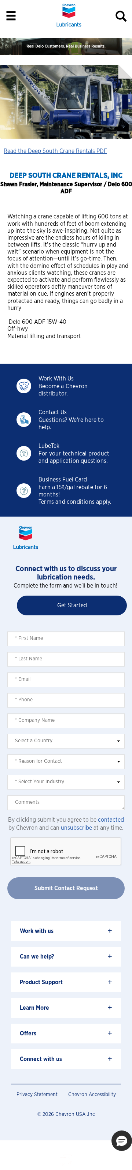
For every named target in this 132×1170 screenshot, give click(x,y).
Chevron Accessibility (92, 1094)
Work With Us (56, 379)
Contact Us (52, 412)
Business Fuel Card (62, 480)
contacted (111, 820)
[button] (121, 1140)
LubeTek (48, 446)
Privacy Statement (37, 1094)
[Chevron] (69, 27)
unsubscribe (76, 828)
